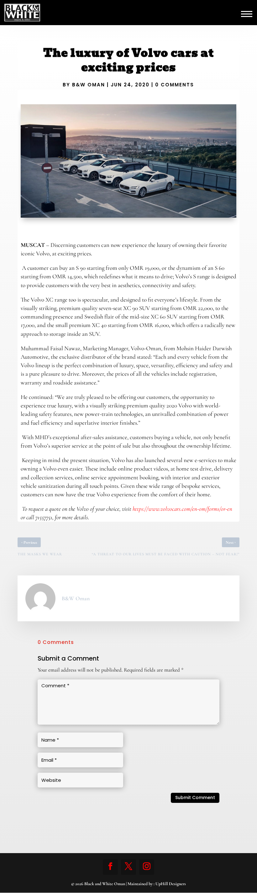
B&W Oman (88, 84)
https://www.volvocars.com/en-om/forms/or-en (182, 508)
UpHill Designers (170, 883)
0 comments (174, 84)
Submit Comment (195, 797)
